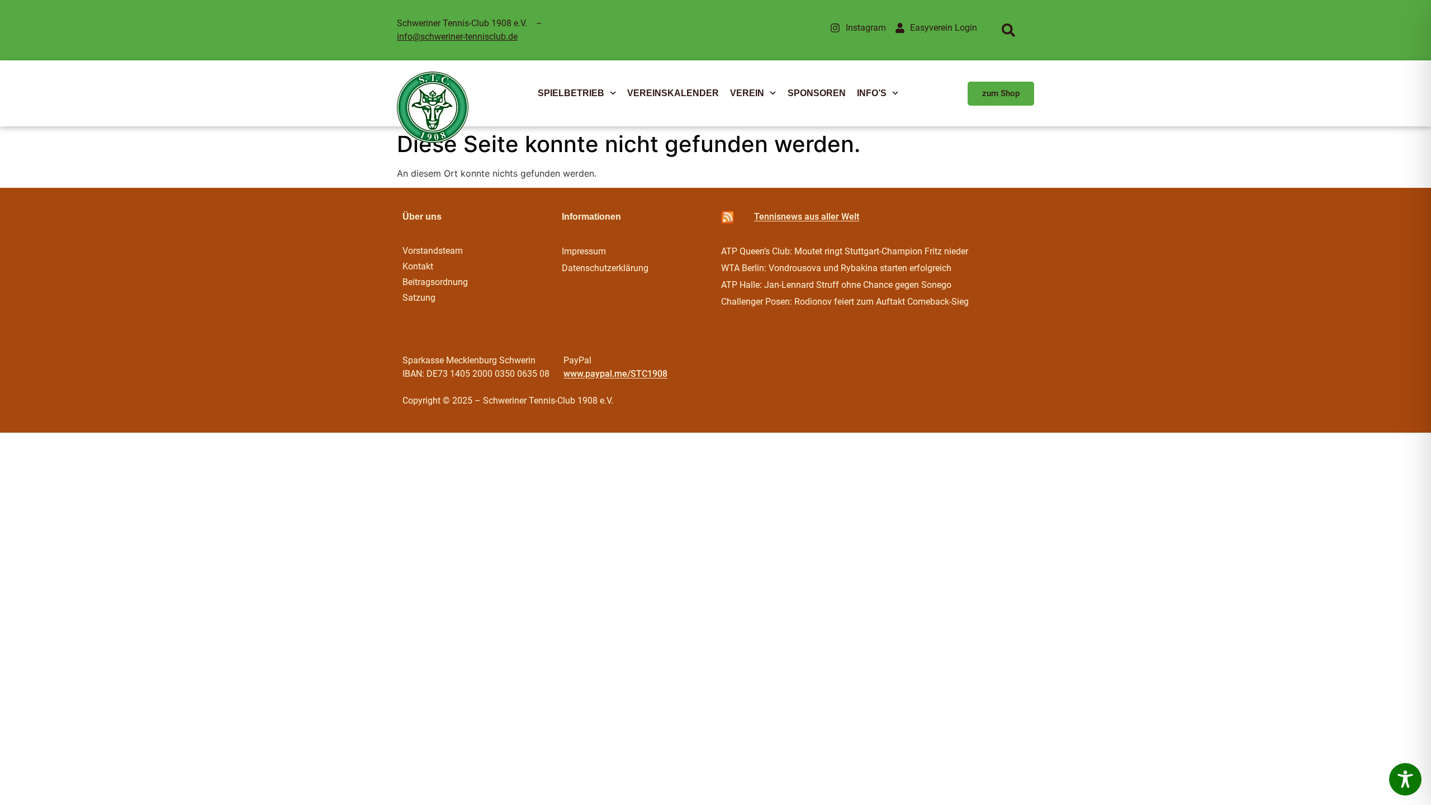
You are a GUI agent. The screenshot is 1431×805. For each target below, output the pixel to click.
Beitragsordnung (436, 282)
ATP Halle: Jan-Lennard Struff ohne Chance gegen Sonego (836, 285)
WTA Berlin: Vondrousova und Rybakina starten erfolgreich (836, 268)
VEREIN (747, 93)
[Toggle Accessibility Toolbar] (1405, 779)
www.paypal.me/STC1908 (615, 373)
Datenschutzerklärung (605, 268)
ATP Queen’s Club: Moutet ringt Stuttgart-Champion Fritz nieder (844, 251)
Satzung (418, 297)
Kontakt (417, 266)
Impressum (584, 251)
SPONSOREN (817, 93)
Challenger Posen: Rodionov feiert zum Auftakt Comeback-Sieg (845, 301)
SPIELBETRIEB (571, 93)
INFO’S (872, 93)
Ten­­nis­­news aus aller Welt (806, 216)
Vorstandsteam (432, 250)
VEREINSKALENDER (673, 93)
